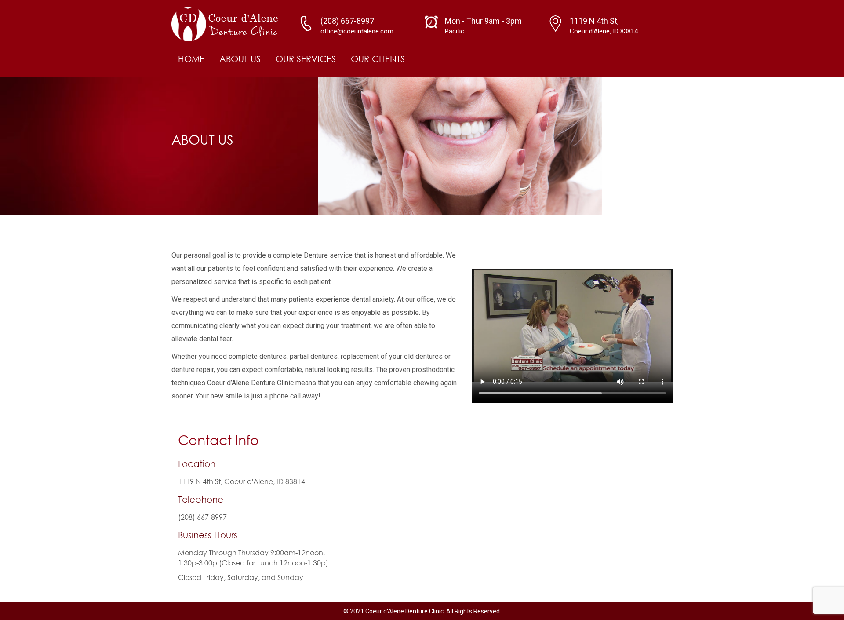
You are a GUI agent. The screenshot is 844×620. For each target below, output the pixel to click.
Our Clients (378, 59)
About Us (240, 59)
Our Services (306, 59)
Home (191, 59)
